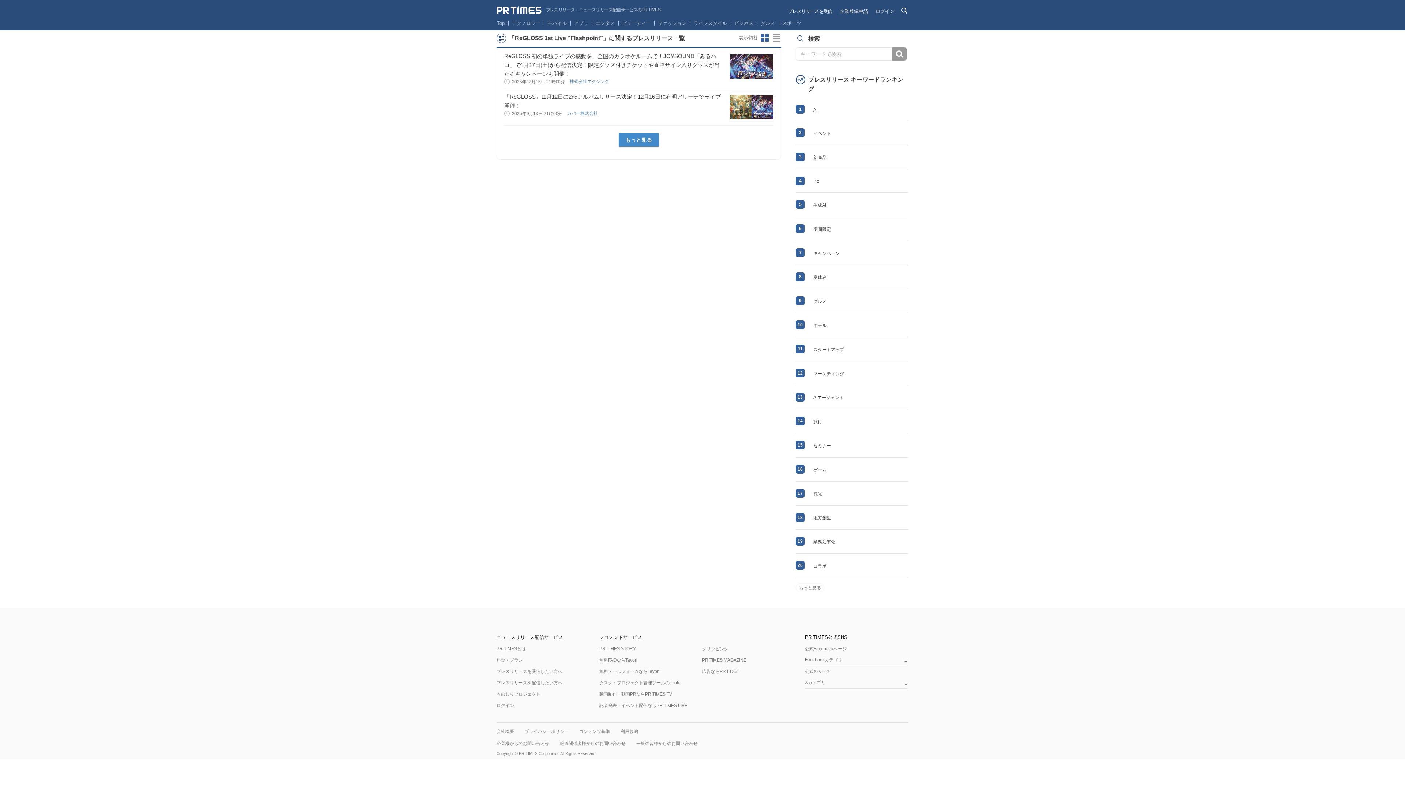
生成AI (819, 205)
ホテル (820, 325)
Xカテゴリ (815, 682)
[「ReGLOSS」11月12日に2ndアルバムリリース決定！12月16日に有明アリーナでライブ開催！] (751, 107)
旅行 (817, 421)
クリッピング (715, 648)
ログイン (885, 11)
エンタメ (605, 23)
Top (501, 23)
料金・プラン (510, 660)
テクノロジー (526, 23)
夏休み (820, 277)
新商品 (820, 157)
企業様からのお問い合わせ (523, 743)
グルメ (768, 23)
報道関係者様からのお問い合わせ (593, 743)
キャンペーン (826, 253)
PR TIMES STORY (617, 648)
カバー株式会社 (583, 113)
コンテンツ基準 (594, 731)
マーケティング (828, 373)
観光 (817, 494)
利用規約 (629, 731)
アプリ (581, 23)
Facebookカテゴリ (823, 660)
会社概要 (505, 731)
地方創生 (822, 517)
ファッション (672, 23)
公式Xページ (817, 671)
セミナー (822, 445)
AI (815, 110)
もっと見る (639, 140)
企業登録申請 (854, 11)
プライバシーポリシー (547, 731)
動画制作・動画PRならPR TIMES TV (635, 694)
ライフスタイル (710, 23)
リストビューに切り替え (776, 38)
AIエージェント (828, 397)
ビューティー (636, 23)
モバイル (557, 23)
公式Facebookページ (826, 648)
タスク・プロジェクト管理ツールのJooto (640, 682)
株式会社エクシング (590, 81)
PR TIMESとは (511, 648)
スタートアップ (828, 349)
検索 (899, 54)
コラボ (820, 566)
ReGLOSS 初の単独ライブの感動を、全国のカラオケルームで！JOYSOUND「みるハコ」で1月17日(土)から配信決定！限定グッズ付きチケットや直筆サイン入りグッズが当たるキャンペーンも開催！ (612, 65)
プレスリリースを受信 (810, 11)
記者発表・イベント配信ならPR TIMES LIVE (643, 705)
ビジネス (743, 23)
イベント (822, 133)
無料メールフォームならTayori (629, 671)
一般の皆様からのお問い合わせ (667, 743)
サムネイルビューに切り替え (765, 38)
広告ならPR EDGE (720, 671)
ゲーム (820, 470)
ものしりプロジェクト (518, 694)
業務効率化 (824, 542)
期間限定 (822, 229)
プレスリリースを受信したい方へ (529, 671)
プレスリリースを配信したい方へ (529, 682)
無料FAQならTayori (618, 660)
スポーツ (791, 23)
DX (816, 181)
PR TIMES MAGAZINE (724, 660)
